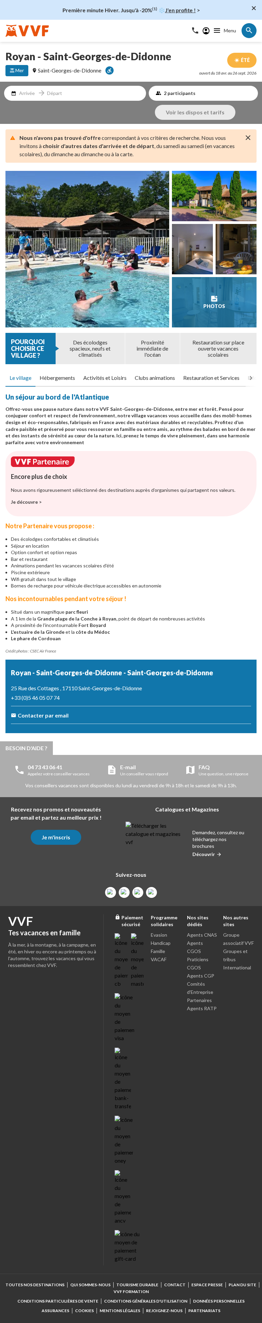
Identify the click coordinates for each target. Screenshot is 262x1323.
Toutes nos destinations (34, 1284)
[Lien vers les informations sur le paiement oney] (124, 1140)
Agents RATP (202, 1008)
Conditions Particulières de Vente (57, 1301)
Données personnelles (219, 1301)
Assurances (55, 1310)
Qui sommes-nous (90, 1284)
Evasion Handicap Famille (161, 943)
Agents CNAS (202, 935)
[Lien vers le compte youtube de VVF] (151, 892)
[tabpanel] (131, 526)
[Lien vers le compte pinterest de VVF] (137, 892)
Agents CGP (200, 976)
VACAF (158, 959)
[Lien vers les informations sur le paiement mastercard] (138, 960)
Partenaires (199, 1000)
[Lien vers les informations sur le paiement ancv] (123, 1197)
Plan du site (242, 1284)
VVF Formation (131, 1291)
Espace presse (207, 1284)
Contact (175, 1284)
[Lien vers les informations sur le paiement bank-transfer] (123, 1079)
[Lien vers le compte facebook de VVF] (110, 892)
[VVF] (27, 30)
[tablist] (131, 378)
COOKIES (84, 1310)
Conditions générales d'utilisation (145, 1301)
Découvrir (203, 854)
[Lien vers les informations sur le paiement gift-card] (128, 1246)
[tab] (20, 378)
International (237, 967)
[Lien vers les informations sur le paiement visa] (124, 1017)
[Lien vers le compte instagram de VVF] (124, 892)
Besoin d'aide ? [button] (26, 748)
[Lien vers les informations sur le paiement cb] (121, 960)
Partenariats (204, 1310)
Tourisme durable (137, 1284)
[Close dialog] (254, 8)
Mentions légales (120, 1310)
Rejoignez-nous (164, 1310)
